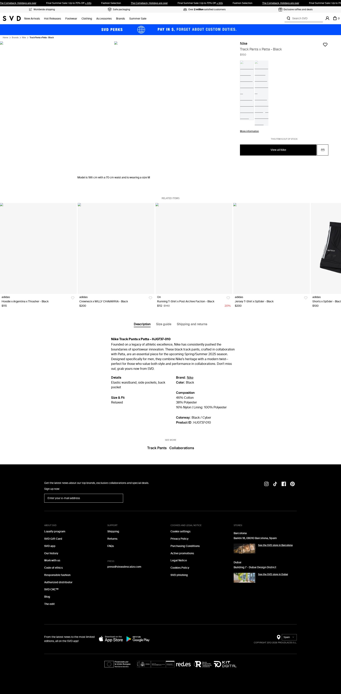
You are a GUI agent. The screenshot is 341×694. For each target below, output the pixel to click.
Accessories (104, 18)
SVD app (49, 546)
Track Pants (157, 448)
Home (5, 37)
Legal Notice (178, 560)
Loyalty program (54, 531)
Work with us (52, 560)
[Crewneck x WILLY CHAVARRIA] (116, 248)
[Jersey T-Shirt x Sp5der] (271, 248)
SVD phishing (179, 575)
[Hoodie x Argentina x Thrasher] (38, 248)
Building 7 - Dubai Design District (255, 567)
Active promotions (182, 553)
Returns (112, 538)
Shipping (113, 531)
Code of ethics (53, 567)
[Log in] (327, 18)
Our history (51, 553)
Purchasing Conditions (185, 546)
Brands (120, 18)
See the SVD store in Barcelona (275, 545)
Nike (24, 37)
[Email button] (322, 149)
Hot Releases (52, 18)
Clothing (87, 18)
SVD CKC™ (51, 589)
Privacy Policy (179, 538)
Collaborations (181, 448)
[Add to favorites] (325, 44)
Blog (47, 596)
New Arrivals (32, 18)
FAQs (110, 546)
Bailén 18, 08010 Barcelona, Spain (255, 538)
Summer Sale (137, 18)
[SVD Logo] (12, 18)
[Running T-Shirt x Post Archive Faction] (194, 248)
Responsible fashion (57, 575)
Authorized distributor (58, 582)
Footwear (71, 18)
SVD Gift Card (53, 538)
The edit (49, 604)
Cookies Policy (179, 567)
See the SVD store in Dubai (273, 574)
